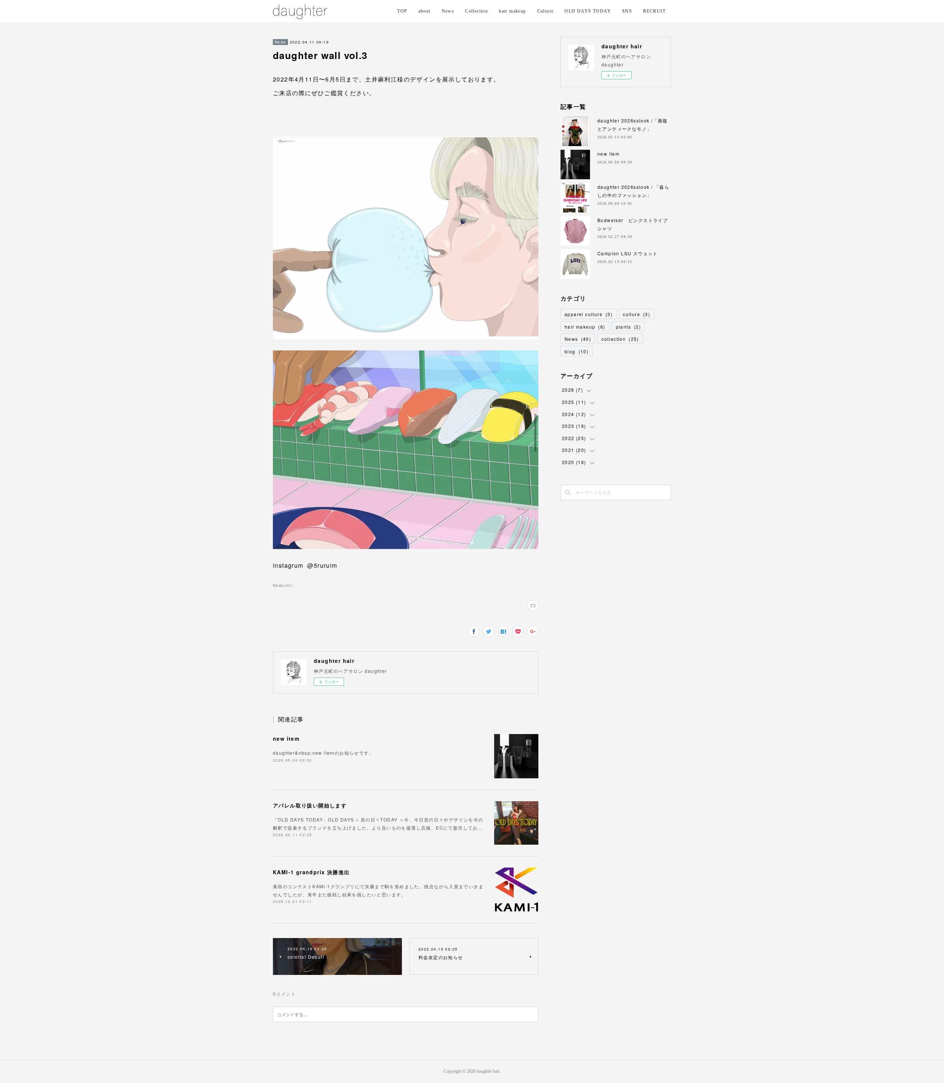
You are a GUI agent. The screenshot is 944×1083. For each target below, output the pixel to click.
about (425, 11)
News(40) (283, 585)
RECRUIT (654, 11)
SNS (627, 11)
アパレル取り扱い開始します (310, 805)
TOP (402, 11)
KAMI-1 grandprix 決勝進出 (311, 872)
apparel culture (588, 314)
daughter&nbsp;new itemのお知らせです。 (323, 753)
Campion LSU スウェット (627, 253)
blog (577, 351)
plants (628, 326)
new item (286, 738)
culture (636, 314)
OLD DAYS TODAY (588, 11)
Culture (545, 11)
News (448, 11)
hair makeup (512, 11)
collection (620, 339)
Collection (476, 11)
